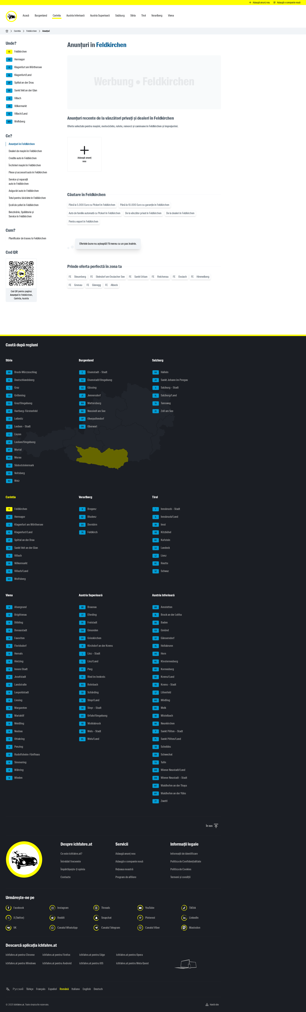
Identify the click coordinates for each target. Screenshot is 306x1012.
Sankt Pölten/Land (168, 739)
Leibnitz (15, 419)
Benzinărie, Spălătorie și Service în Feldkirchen (21, 214)
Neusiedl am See (93, 411)
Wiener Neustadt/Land (169, 770)
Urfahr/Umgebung (94, 715)
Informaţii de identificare (184, 854)
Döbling (15, 622)
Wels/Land (90, 739)
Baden (161, 622)
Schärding (90, 692)
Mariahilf (16, 715)
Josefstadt (17, 677)
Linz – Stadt (91, 653)
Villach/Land (18, 114)
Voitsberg (16, 473)
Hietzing (16, 661)
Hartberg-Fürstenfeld (23, 411)
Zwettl (161, 801)
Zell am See (164, 411)
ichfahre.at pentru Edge (92, 955)
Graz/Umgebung (20, 403)
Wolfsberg (16, 121)
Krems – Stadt (165, 684)
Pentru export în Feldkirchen (83, 221)
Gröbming (17, 395)
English (87, 989)
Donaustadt (17, 630)
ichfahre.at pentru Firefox (56, 955)
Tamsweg (163, 403)
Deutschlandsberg (21, 380)
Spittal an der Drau (21, 83)
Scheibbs (163, 747)
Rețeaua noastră (124, 869)
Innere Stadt (18, 669)
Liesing (15, 700)
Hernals (15, 653)
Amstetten (163, 607)
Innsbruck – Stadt (167, 509)
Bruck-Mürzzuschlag (22, 372)
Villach (14, 98)
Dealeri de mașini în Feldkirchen (25, 151)
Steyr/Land (90, 700)
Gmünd (161, 630)
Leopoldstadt (18, 692)
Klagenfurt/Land (20, 75)
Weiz (14, 481)
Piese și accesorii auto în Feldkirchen (28, 172)
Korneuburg (164, 669)
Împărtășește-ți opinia (73, 869)
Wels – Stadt (91, 731)
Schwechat (163, 754)
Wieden (15, 778)
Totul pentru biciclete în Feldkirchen (27, 198)
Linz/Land (89, 661)
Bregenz (89, 509)
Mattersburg (91, 403)
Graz (14, 388)
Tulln (160, 762)
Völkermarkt (17, 106)
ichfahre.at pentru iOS (91, 963)
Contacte (65, 877)
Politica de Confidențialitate (185, 861)
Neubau (15, 731)
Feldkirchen (31, 30)
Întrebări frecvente (71, 861)
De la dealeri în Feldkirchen (180, 213)
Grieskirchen (91, 638)
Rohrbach (89, 684)
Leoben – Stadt (19, 426)
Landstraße (17, 684)
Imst (160, 524)
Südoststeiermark (21, 465)
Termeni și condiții (180, 877)
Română (64, 989)
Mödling (162, 700)
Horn (160, 653)
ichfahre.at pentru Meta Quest (132, 963)
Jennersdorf (91, 395)
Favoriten (16, 638)
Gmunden (89, 630)
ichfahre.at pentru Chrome (20, 955)
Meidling (16, 723)
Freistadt (89, 622)
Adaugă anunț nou (125, 854)
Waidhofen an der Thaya (170, 785)
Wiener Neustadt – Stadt (170, 778)
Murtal (15, 450)
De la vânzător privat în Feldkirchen (143, 213)
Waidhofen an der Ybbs (170, 793)
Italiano (76, 989)
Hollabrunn (164, 646)
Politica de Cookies (180, 869)
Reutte (161, 563)
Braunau (89, 607)
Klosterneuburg (166, 661)
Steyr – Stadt (91, 708)
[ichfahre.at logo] (11, 16)
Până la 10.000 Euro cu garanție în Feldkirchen (144, 205)
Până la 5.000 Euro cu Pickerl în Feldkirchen (92, 205)
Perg (86, 669)
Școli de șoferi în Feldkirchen (24, 205)
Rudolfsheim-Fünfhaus (24, 754)
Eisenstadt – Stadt (94, 372)
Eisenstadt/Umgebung (96, 380)
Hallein (161, 372)
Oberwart (89, 426)
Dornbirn (89, 524)
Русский (18, 989)
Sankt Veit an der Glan (22, 90)
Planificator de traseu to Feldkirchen (27, 238)
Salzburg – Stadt (167, 388)
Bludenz (88, 517)
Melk (160, 708)
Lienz (160, 555)
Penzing (15, 747)
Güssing (89, 388)
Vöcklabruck (91, 723)
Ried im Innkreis (93, 677)
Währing (16, 770)
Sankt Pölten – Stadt (169, 731)
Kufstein (162, 540)
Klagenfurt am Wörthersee (25, 67)
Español (52, 989)
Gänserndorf (164, 638)
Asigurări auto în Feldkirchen (24, 191)
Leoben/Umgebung (21, 442)
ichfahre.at (19, 1004)
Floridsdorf (17, 646)
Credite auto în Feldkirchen (23, 158)
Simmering (17, 762)
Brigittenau (17, 615)
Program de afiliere (125, 877)
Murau (14, 457)
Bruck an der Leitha (168, 615)
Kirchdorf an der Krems (97, 646)
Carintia (17, 30)
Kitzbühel (163, 532)
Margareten (17, 708)
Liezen (14, 434)
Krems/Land (164, 677)
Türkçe (29, 989)
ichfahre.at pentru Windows (21, 963)
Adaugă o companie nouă (129, 861)
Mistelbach (164, 715)
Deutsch (98, 989)
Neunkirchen (164, 723)
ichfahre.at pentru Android (57, 963)
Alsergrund (17, 607)
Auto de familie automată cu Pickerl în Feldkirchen (94, 213)
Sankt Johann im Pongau (171, 380)
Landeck (162, 548)
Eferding (89, 615)
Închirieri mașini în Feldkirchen (25, 165)
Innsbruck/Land (166, 517)
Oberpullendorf (92, 419)
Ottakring (16, 739)
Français (40, 989)
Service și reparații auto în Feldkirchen (19, 182)
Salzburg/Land (166, 395)
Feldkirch (89, 532)
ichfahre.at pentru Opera (129, 955)
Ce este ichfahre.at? (71, 854)
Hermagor (16, 59)
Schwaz (162, 571)
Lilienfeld (163, 692)
